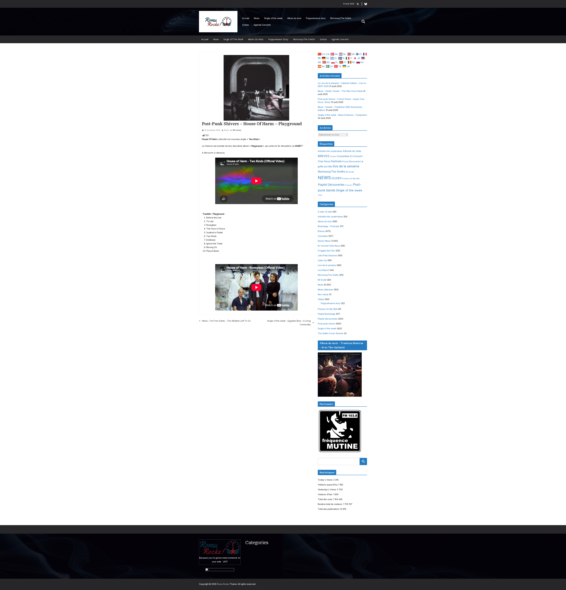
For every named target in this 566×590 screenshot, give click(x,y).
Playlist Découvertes (331, 184)
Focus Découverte (351, 161)
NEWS (324, 177)
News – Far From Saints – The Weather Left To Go (226, 321)
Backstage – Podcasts (328, 226)
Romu (226, 130)
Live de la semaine (327, 265)
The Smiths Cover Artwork (330, 333)
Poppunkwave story (316, 18)
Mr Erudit (350, 172)
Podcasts (348, 185)
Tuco (320, 195)
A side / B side (325, 211)
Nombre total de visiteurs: (330, 504)
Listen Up (322, 260)
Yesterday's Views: (327, 489)
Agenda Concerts (262, 25)
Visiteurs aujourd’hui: (328, 484)
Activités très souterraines (330, 151)
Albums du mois (352, 151)
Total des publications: (329, 509)
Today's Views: (325, 480)
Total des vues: (325, 499)
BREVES (323, 156)
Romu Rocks (223, 584)
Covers (333, 156)
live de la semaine (346, 166)
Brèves (321, 231)
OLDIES (336, 178)
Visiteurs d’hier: (325, 494)
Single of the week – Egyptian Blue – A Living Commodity (289, 323)
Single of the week (273, 18)
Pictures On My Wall (350, 178)
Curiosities (343, 156)
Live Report (323, 270)
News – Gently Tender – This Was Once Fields (340, 91)
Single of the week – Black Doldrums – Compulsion (342, 115)
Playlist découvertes (328, 318)
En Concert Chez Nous (329, 245)
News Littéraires (325, 289)
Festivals (336, 161)
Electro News (324, 241)
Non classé (323, 294)
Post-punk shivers (326, 323)
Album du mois (294, 18)
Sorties (245, 25)
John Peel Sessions (327, 255)
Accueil (245, 18)
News (256, 18)
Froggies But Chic (326, 250)
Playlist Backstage (326, 314)
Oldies (321, 299)
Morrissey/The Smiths (340, 18)
